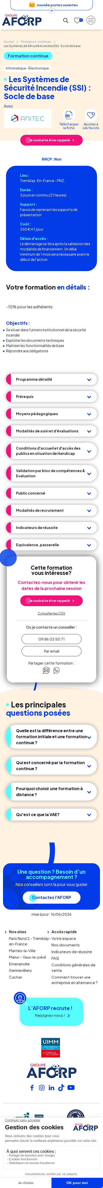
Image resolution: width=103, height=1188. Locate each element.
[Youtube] (71, 1087)
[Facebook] (32, 1087)
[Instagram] (41, 1087)
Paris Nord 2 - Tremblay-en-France (30, 941)
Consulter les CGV (51, 613)
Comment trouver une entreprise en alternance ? (75, 980)
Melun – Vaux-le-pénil (27, 957)
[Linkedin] (51, 1087)
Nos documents (66, 944)
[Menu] (91, 20)
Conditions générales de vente (74, 967)
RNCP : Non (52, 159)
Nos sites (17, 931)
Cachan (15, 977)
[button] (51, 379)
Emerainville (19, 963)
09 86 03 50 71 (51, 639)
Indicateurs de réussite (72, 951)
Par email (51, 651)
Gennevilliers (20, 970)
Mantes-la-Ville (22, 950)
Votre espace (64, 938)
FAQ (55, 958)
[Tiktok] (61, 1087)
